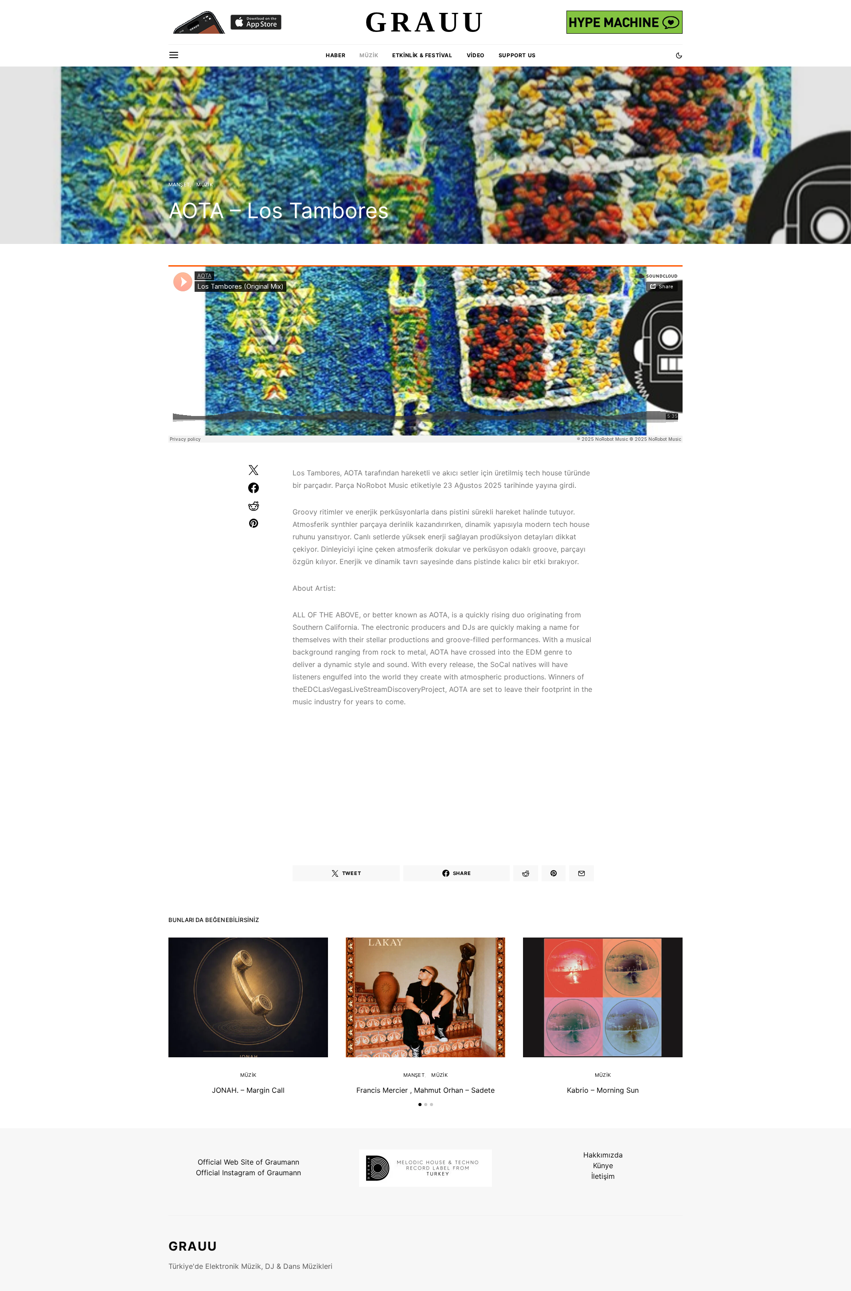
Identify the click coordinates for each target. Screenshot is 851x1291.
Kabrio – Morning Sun (603, 1090)
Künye (603, 1165)
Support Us (517, 55)
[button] (679, 55)
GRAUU (192, 1246)
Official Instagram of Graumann (248, 1172)
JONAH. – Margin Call (248, 1090)
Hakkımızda (603, 1154)
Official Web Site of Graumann (248, 1162)
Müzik (368, 55)
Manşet (179, 184)
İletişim (603, 1176)
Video (475, 55)
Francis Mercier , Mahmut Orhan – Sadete (425, 1090)
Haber (335, 55)
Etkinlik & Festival (422, 55)
